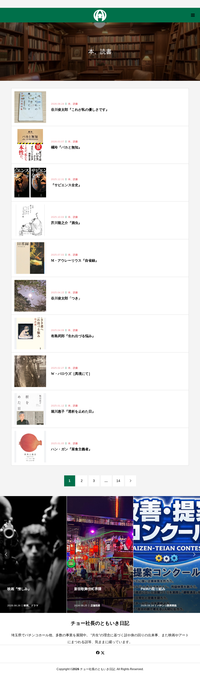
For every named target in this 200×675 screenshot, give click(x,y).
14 (118, 481)
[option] (33, 554)
